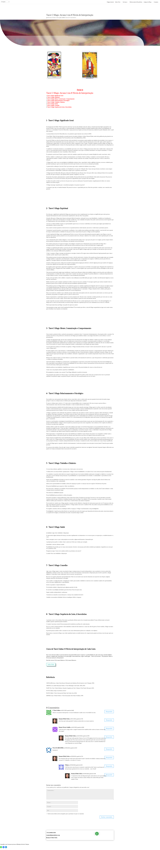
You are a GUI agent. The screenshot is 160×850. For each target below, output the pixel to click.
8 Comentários (72, 17)
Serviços (125, 2)
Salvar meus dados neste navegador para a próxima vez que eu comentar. (66, 813)
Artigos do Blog (147, 2)
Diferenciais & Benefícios (136, 2)
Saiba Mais (51, 664)
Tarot (66, 17)
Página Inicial (110, 2)
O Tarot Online (56, 710)
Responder (109, 711)
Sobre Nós (117, 2)
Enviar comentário (106, 817)
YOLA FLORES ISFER (57, 748)
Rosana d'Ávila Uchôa (53, 17)
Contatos (156, 2)
